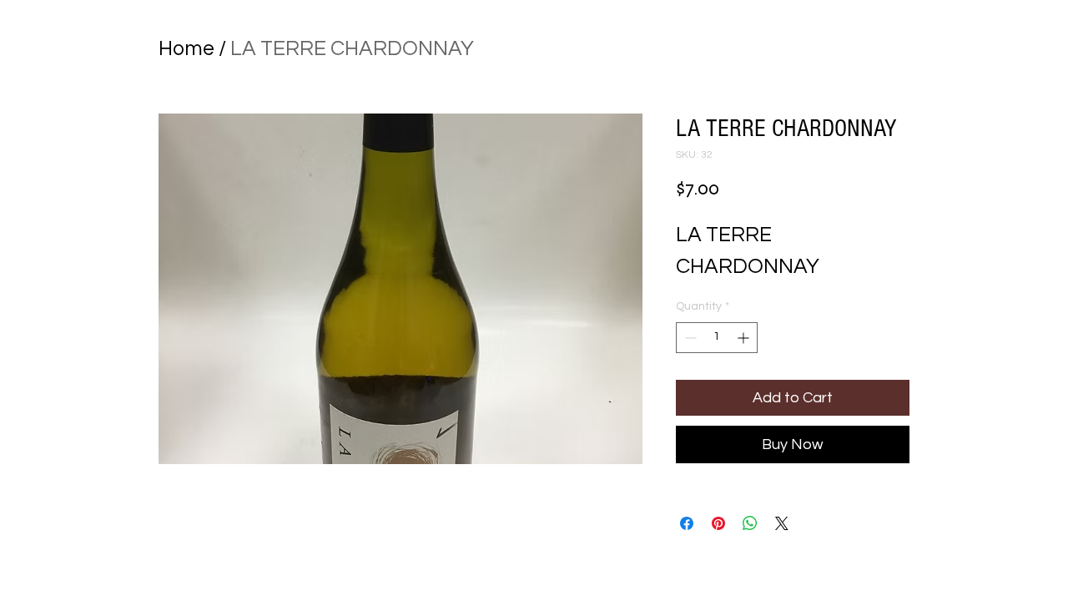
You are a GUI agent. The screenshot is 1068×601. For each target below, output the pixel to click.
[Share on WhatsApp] (750, 523)
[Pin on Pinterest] (718, 523)
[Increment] (744, 337)
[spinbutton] (716, 337)
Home (186, 48)
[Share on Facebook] (687, 523)
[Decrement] (688, 337)
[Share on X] (782, 523)
